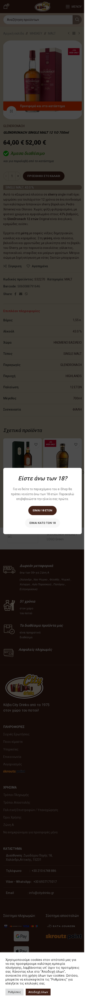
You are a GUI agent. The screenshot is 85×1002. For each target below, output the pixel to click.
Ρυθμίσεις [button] (14, 992)
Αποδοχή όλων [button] (38, 992)
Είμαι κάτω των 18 (42, 523)
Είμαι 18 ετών (42, 510)
